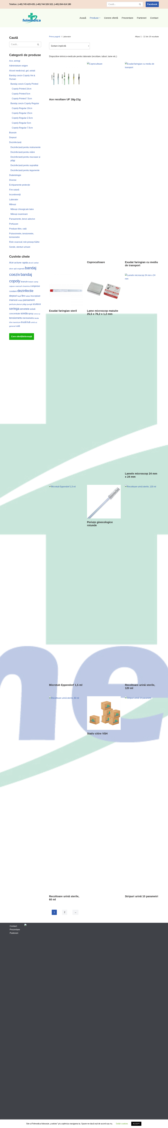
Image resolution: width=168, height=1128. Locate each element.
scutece (37, 304)
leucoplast (35, 296)
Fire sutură (14, 190)
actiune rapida (21, 262)
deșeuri (13, 296)
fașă (19, 296)
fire (23, 295)
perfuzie (12, 304)
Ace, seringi (14, 61)
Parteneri (141, 18)
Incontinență (15, 194)
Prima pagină (54, 36)
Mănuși (12, 204)
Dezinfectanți (15, 142)
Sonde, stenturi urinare (19, 247)
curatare (13, 291)
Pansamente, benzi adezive (22, 219)
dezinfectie (25, 291)
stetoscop (37, 314)
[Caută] (140, 4)
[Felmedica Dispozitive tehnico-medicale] (32, 18)
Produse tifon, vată (18, 229)
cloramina (26, 286)
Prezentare (127, 18)
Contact (154, 18)
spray (30, 313)
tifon (10, 322)
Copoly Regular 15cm (22, 113)
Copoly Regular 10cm (22, 108)
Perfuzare (13, 224)
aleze (11, 269)
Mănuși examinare (19, 214)
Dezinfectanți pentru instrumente (25, 147)
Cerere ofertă (111, 18)
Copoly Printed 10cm (21, 89)
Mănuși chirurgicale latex (22, 209)
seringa (14, 308)
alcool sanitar (33, 263)
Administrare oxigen (18, 66)
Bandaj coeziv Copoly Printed (24, 84)
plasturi (19, 304)
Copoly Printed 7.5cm (22, 98)
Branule (13, 132)
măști (20, 300)
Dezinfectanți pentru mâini (22, 152)
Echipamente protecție (19, 185)
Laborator (13, 199)
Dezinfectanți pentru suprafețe (24, 165)
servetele (24, 309)
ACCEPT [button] (136, 1124)
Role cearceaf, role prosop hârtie (24, 242)
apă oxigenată (19, 269)
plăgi (24, 304)
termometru (28, 318)
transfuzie (16, 322)
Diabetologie (15, 175)
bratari (30, 282)
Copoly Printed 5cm (21, 94)
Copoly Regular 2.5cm (22, 118)
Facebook (152, 4)
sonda (24, 313)
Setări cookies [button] (122, 1123)
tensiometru (15, 317)
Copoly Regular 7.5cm (22, 128)
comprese (35, 286)
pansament (29, 300)
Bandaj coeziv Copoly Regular (24, 103)
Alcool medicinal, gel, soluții (22, 71)
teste (37, 318)
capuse (12, 286)
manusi (13, 300)
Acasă (83, 18)
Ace (11, 262)
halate (27, 296)
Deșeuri (13, 137)
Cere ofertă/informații (21, 336)
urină (33, 322)
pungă (29, 304)
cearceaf (18, 286)
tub (28, 322)
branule (24, 282)
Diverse (12, 180)
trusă (24, 322)
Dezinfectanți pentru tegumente (25, 170)
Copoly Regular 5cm (21, 123)
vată (18, 326)
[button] (99, 17)
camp (36, 282)
